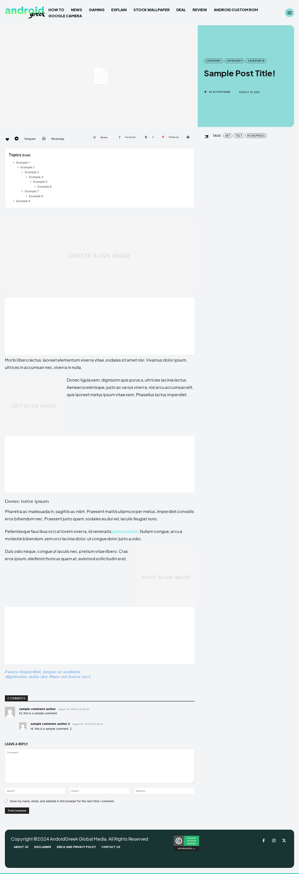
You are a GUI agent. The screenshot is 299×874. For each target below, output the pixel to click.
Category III (256, 60)
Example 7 (32, 191)
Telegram (30, 138)
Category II (234, 60)
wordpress (256, 135)
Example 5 (40, 181)
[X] (284, 841)
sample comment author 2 (50, 724)
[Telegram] (17, 139)
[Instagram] (274, 841)
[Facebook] (264, 841)
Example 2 (27, 167)
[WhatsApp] (44, 139)
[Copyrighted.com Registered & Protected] (186, 850)
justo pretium (125, 531)
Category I (213, 60)
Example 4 (36, 177)
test (238, 135)
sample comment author (37, 709)
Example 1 (23, 162)
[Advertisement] (99, 326)
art (227, 135)
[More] (188, 137)
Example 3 (32, 172)
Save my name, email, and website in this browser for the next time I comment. (62, 801)
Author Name (221, 92)
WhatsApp (57, 138)
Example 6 (45, 186)
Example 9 (23, 201)
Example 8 (36, 196)
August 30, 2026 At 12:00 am (74, 709)
